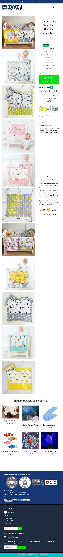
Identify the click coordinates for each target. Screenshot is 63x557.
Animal (52, 48)
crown (46, 45)
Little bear (44, 54)
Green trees (46, 65)
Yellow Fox (49, 60)
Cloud (45, 48)
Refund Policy (8, 520)
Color (48, 42)
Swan (54, 65)
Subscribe (21, 547)
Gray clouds (48, 62)
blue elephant (48, 51)
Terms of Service (9, 523)
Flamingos (48, 57)
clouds (53, 54)
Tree (52, 45)
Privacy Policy (8, 518)
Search (6, 515)
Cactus (48, 68)
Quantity (42, 73)
